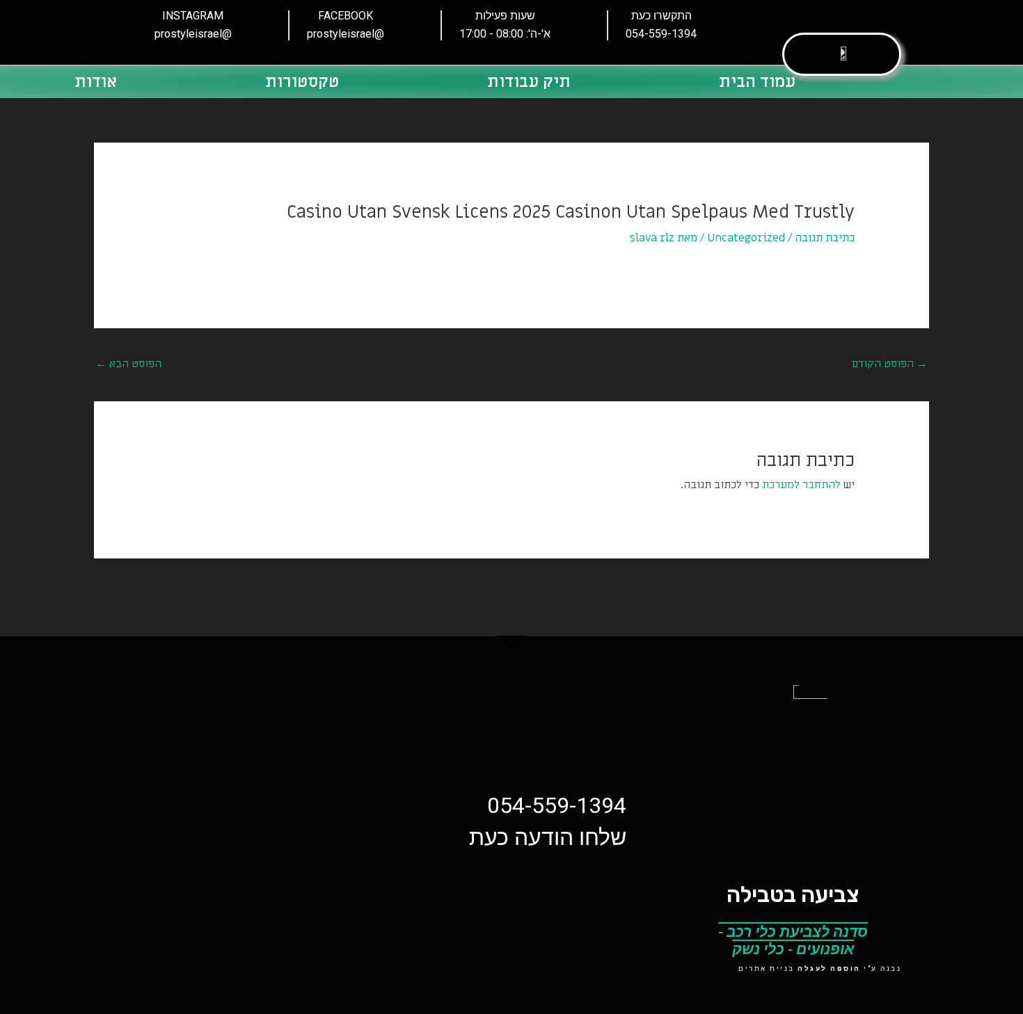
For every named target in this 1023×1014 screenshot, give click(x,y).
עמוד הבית (757, 81)
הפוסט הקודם (890, 363)
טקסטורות (302, 81)
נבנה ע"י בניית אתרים (819, 968)
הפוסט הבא (128, 363)
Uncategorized (746, 238)
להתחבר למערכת (801, 484)
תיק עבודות (529, 81)
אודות (95, 81)
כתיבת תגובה (825, 238)
